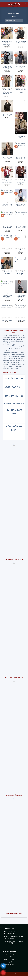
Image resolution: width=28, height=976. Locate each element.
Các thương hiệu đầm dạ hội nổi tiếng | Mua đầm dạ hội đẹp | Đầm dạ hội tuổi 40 (13, 348)
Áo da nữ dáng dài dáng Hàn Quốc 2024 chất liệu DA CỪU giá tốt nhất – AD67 (7, 91)
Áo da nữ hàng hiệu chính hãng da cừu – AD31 (7, 228)
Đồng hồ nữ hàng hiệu (9, 364)
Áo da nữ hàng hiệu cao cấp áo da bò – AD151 (20, 182)
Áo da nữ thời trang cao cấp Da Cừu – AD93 (20, 273)
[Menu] (2, 4)
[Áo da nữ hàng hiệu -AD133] (21, 123)
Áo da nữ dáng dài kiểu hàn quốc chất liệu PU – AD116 (21, 91)
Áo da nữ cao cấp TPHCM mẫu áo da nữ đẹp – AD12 (7, 67)
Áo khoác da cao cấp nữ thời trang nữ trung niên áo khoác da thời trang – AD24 (21, 297)
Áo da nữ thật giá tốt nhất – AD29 (7, 272)
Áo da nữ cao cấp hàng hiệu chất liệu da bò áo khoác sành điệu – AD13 (7, 43)
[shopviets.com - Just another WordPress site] (14, 4)
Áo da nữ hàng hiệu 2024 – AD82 (7, 158)
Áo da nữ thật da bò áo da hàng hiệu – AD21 (21, 250)
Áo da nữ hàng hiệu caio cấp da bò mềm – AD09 (21, 159)
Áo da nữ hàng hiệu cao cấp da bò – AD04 (7, 205)
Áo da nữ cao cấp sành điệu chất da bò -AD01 (21, 42)
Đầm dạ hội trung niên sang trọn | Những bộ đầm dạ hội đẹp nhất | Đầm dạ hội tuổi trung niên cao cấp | (14, 337)
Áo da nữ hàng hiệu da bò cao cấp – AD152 (21, 227)
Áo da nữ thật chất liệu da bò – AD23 (7, 250)
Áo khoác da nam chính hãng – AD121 (21, 319)
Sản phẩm (11, 13)
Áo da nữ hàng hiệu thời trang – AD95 (7, 115)
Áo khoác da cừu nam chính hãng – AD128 (7, 319)
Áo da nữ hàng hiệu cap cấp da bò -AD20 (21, 205)
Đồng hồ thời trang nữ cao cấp (13, 366)
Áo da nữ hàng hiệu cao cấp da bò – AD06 (7, 181)
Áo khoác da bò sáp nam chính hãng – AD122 (7, 297)
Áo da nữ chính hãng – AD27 (21, 67)
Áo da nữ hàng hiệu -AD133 (21, 137)
